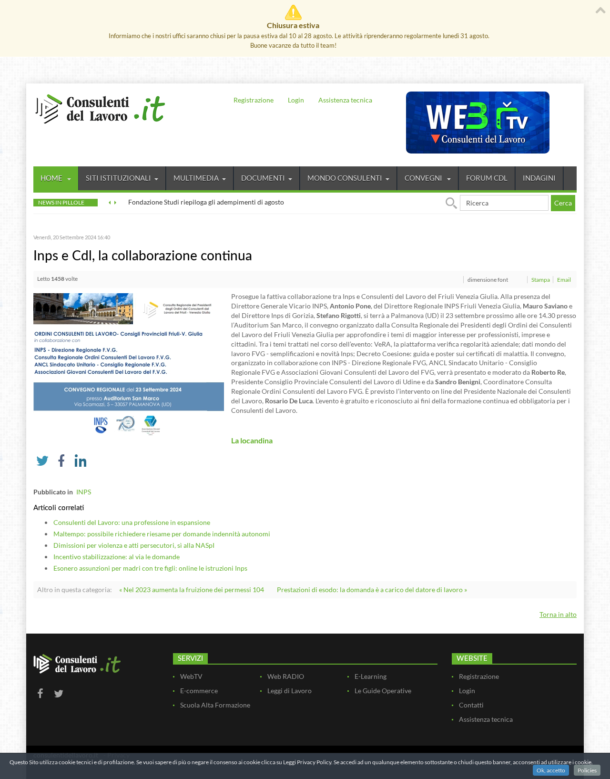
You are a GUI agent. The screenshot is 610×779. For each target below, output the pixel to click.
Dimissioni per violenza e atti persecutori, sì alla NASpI (133, 545)
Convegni (424, 178)
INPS (83, 492)
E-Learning (370, 676)
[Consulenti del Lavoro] (100, 108)
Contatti (471, 705)
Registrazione (254, 100)
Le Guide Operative (383, 691)
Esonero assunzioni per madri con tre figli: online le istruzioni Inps (150, 568)
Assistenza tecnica (345, 100)
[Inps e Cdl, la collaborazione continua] (128, 364)
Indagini (539, 178)
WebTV (191, 676)
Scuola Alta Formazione (215, 705)
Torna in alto (558, 614)
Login (296, 100)
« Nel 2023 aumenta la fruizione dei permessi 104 (191, 589)
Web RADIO (285, 676)
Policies (587, 770)
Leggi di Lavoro (289, 691)
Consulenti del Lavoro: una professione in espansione (131, 522)
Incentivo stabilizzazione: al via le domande (116, 557)
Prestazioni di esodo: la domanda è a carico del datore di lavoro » (372, 589)
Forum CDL (487, 178)
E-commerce (199, 691)
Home (52, 178)
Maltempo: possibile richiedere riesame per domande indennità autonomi (161, 534)
